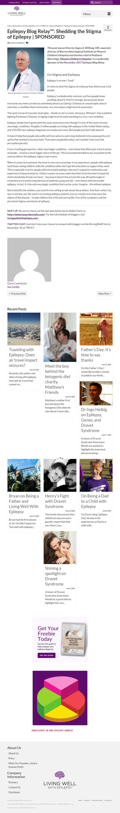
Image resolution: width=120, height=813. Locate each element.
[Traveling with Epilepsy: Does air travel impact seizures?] (23, 328)
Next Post (103, 293)
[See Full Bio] (21, 287)
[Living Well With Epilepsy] (60, 11)
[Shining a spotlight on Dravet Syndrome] (60, 547)
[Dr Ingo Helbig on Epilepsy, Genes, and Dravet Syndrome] (96, 393)
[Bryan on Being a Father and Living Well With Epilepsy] (23, 475)
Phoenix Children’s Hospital (75, 58)
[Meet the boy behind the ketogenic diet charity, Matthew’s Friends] (60, 337)
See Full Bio (13, 287)
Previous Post (18, 293)
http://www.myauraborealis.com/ (26, 214)
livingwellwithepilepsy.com (22, 218)
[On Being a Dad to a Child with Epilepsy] (96, 475)
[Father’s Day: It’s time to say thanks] (96, 328)
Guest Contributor (17, 43)
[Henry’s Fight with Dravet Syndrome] (60, 475)
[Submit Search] (92, 2)
